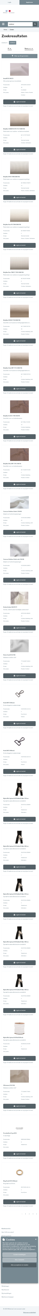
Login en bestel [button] (20, 101)
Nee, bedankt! (19, 1259)
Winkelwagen (5, 1286)
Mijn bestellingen (6, 1293)
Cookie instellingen (19, 1254)
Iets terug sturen (6, 1236)
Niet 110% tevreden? (8, 1232)
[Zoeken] (35, 24)
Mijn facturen (5, 1289)
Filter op (21, 56)
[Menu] (3, 24)
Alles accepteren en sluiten (19, 1265)
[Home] (8, 13)
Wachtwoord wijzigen (8, 1297)
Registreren (29, 2)
